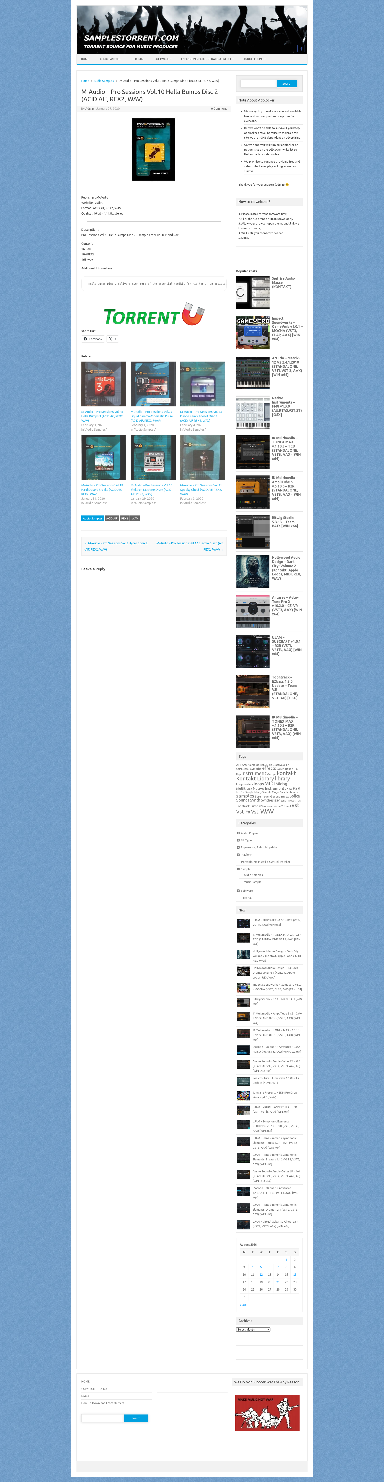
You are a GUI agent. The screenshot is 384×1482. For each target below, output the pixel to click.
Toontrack (243, 806)
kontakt (286, 773)
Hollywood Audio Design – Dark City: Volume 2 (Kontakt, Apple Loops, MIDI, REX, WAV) (277, 956)
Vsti (255, 811)
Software (162, 59)
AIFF (238, 764)
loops (259, 784)
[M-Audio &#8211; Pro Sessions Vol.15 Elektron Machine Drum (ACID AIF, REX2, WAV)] (153, 457)
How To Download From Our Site (102, 1402)
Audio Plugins (253, 59)
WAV (135, 518)
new (289, 789)
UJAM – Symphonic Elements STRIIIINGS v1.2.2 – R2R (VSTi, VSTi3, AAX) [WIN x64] (276, 1126)
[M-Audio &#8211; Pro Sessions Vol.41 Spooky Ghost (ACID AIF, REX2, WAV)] (202, 457)
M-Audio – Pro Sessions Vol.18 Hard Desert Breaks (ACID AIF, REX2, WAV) (102, 489)
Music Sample (252, 881)
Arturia (246, 764)
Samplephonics (289, 792)
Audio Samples (110, 59)
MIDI (269, 783)
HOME (85, 1381)
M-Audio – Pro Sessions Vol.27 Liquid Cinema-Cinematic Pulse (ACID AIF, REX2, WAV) (152, 416)
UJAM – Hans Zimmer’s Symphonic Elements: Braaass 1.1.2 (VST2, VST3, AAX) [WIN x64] (276, 1159)
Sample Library (253, 792)
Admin (89, 108)
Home (85, 59)
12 (261, 1274)
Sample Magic (270, 792)
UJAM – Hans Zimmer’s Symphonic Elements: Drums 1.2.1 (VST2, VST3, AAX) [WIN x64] (275, 1209)
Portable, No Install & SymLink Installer (265, 861)
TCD (298, 800)
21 (278, 1282)
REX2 (124, 518)
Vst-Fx (243, 811)
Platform (246, 854)
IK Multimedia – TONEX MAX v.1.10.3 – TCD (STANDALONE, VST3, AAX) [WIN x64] (277, 939)
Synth (255, 800)
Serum (259, 796)
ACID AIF (112, 518)
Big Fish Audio (264, 765)
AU (253, 765)
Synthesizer (270, 800)
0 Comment (219, 108)
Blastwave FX (281, 764)
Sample (245, 869)
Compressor (242, 769)
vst (296, 805)
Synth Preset (288, 800)
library (282, 778)
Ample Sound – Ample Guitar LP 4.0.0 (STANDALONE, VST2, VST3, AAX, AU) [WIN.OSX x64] (276, 1176)
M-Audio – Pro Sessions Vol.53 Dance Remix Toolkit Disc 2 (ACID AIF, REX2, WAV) (201, 416)
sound (268, 796)
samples (245, 795)
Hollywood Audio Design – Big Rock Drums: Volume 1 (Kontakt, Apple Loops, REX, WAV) (275, 972)
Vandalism (267, 806)
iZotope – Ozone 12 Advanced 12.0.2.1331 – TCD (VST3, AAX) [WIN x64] (275, 1192)
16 (294, 1274)
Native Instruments (269, 788)
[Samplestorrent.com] (192, 53)
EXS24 (280, 768)
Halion (289, 768)
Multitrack (244, 788)
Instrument (253, 773)
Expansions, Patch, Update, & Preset (206, 59)
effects (269, 768)
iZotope (271, 774)
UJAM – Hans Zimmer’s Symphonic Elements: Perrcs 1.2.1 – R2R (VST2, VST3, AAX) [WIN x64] (275, 1142)
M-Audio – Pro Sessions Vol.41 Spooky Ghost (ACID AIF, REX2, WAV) (201, 489)
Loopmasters (244, 784)
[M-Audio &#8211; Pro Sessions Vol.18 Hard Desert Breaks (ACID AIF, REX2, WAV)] (103, 457)
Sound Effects (281, 796)
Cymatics (256, 768)
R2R (296, 788)
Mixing (281, 784)
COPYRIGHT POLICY (94, 1388)
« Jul (243, 1305)
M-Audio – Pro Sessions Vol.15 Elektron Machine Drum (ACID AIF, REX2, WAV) (151, 489)
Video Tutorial (282, 806)
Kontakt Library (255, 778)
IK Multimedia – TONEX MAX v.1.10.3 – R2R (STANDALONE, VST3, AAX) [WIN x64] (277, 1034)
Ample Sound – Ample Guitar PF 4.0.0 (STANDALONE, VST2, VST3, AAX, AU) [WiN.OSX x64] (276, 1066)
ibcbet (238, 1443)
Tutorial (137, 59)
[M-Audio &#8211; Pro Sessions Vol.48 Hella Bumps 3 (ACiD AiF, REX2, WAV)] (103, 384)
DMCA (85, 1395)
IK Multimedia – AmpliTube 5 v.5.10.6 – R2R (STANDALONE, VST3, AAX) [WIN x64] (277, 1018)
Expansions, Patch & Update (259, 847)
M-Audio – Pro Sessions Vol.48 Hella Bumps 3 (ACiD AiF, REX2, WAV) (102, 416)
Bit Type (246, 840)
